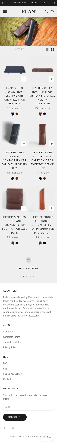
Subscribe (15, 417)
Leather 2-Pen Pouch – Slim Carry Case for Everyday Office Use (42, 160)
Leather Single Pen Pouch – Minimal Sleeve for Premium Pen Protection (42, 225)
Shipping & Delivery (12, 374)
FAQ (5, 363)
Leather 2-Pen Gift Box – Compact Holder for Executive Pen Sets (15, 160)
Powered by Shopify (36, 437)
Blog (5, 368)
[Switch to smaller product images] (52, 49)
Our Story (8, 331)
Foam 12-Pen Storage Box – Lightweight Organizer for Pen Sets (14, 96)
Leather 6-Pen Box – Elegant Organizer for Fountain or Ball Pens (14, 225)
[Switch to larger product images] (47, 49)
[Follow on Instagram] (13, 428)
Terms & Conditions (12, 342)
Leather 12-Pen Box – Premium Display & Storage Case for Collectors (42, 96)
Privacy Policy (9, 347)
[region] (28, 264)
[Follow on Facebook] (4, 428)
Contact (7, 379)
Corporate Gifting (11, 336)
